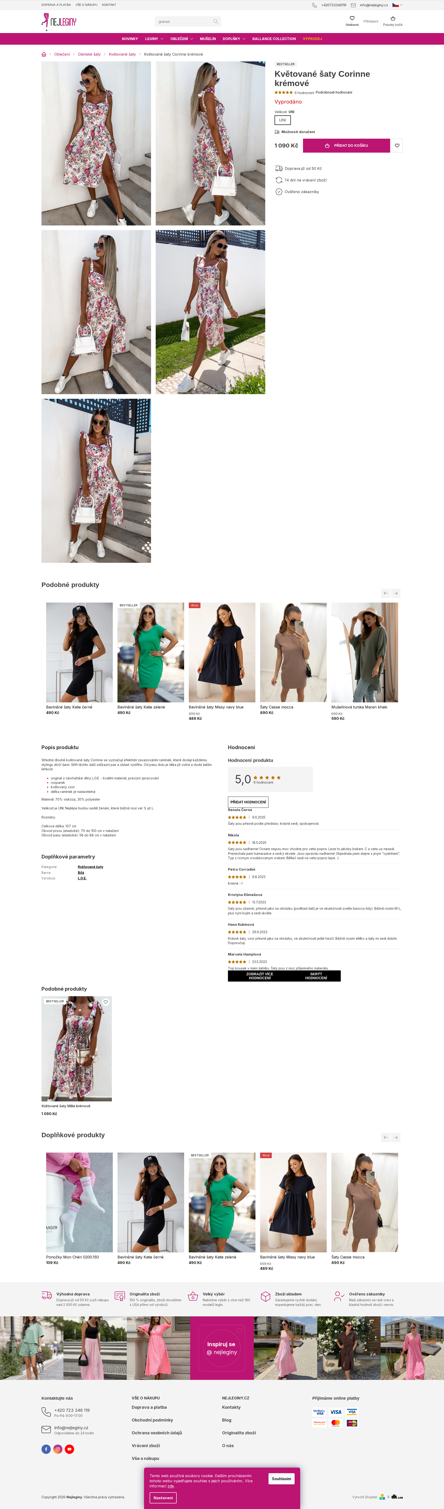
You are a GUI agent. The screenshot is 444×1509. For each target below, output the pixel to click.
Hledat (215, 21)
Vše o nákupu (86, 5)
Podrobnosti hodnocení (334, 92)
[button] (79, 713)
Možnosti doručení (298, 132)
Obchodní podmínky (152, 1420)
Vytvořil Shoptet (364, 1497)
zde (171, 1486)
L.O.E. (82, 878)
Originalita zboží (239, 1432)
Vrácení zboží (146, 1445)
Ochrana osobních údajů (157, 1432)
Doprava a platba (56, 5)
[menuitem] (130, 39)
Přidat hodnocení (248, 802)
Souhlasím (281, 1478)
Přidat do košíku (351, 146)
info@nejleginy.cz (71, 1427)
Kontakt (109, 5)
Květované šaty (90, 867)
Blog (226, 1420)
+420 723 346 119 (72, 1410)
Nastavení (163, 1498)
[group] (79, 661)
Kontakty (231, 1407)
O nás (228, 1445)
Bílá (81, 873)
